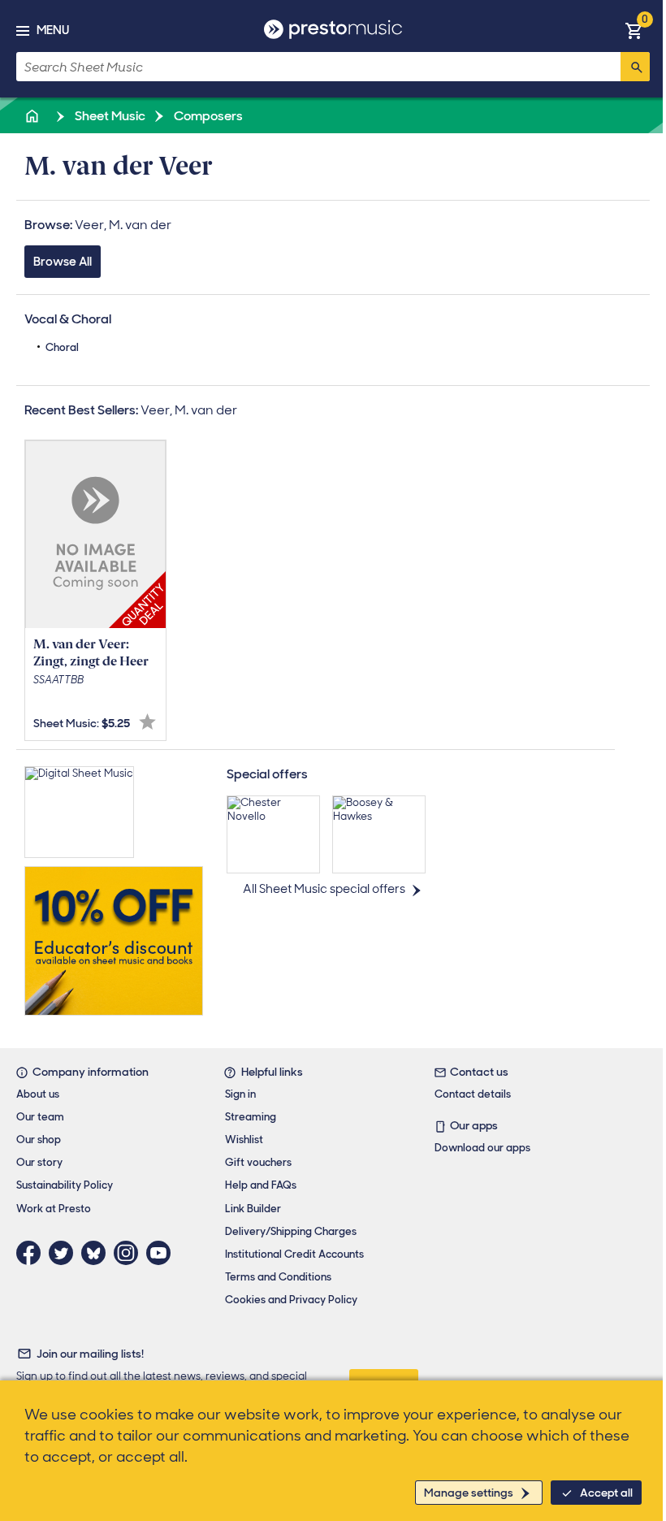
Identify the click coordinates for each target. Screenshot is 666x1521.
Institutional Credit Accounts (294, 1254)
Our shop (38, 1139)
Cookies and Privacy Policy (291, 1299)
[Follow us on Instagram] (130, 1253)
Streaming (250, 1117)
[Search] (635, 66)
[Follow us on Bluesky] (97, 1253)
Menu (53, 30)
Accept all (606, 1492)
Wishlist (244, 1139)
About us (37, 1094)
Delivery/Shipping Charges (291, 1231)
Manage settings (468, 1492)
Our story (39, 1162)
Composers (207, 115)
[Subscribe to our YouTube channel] (162, 1253)
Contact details (473, 1094)
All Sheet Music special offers (324, 889)
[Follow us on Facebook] (32, 1253)
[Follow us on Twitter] (65, 1253)
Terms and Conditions (278, 1277)
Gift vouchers (258, 1162)
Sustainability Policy (64, 1185)
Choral (62, 347)
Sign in (240, 1094)
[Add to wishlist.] (147, 722)
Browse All (62, 262)
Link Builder (253, 1209)
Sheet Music (108, 115)
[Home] (33, 115)
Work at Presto (53, 1209)
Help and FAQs (260, 1185)
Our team (40, 1117)
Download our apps (482, 1148)
